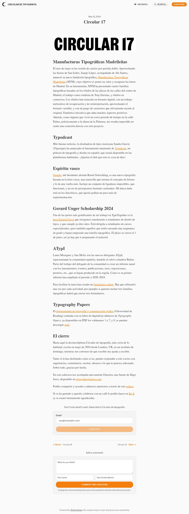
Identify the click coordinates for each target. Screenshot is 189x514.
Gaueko (57, 175)
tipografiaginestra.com (88, 379)
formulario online (103, 284)
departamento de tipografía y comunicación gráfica (85, 311)
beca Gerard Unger (63, 219)
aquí (66, 325)
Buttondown (76, 510)
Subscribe (179, 4)
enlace (129, 386)
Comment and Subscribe (94, 484)
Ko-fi (131, 393)
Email (59, 415)
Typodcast (120, 148)
